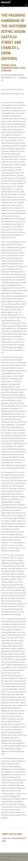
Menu (2, 5)
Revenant (6, 1)
